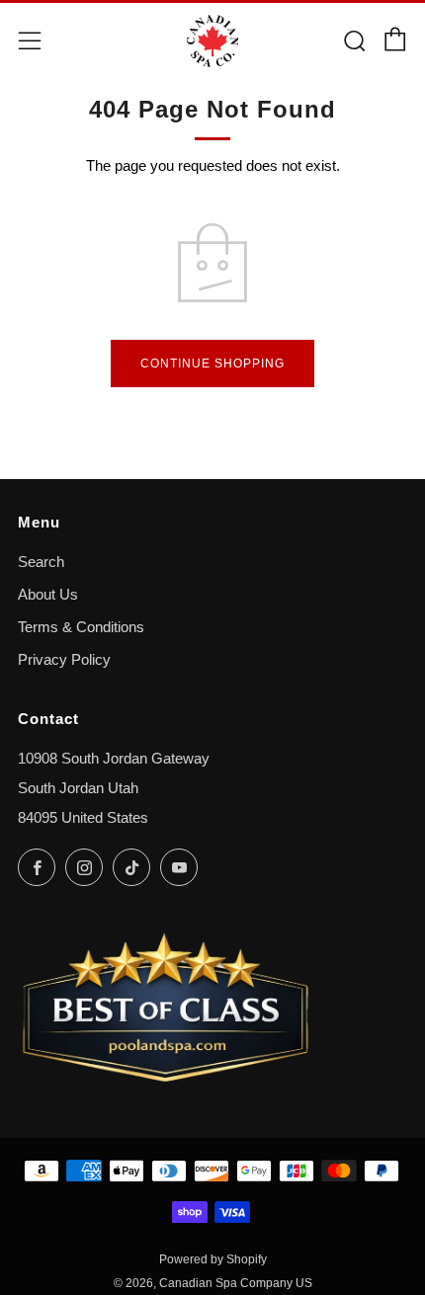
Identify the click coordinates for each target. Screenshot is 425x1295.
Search (41, 562)
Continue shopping (212, 363)
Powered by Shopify (213, 1259)
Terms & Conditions (81, 627)
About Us (48, 595)
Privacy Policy (64, 660)
